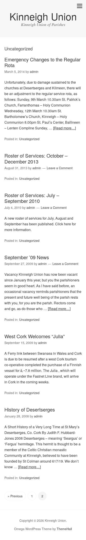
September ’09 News (26, 257)
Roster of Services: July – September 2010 (31, 198)
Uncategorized (29, 139)
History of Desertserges (29, 409)
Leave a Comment (60, 168)
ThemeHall (64, 529)
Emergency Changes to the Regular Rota (42, 62)
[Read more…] (64, 127)
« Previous (15, 496)
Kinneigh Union (43, 16)
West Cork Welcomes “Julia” (34, 336)
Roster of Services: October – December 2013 (35, 158)
